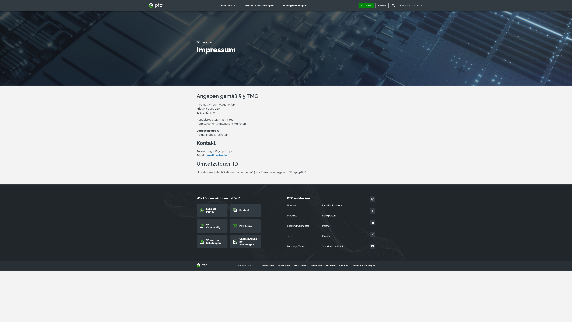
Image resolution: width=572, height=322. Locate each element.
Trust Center (300, 265)
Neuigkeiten (329, 215)
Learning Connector (298, 226)
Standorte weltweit (333, 246)
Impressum (268, 265)
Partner (326, 226)
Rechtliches (284, 265)
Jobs (289, 236)
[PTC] (202, 265)
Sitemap (343, 265)
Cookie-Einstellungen (363, 265)
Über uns (292, 205)
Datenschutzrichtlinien (323, 265)
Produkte (292, 215)
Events (326, 236)
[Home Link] (198, 42)
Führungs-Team (295, 246)
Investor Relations (332, 205)
